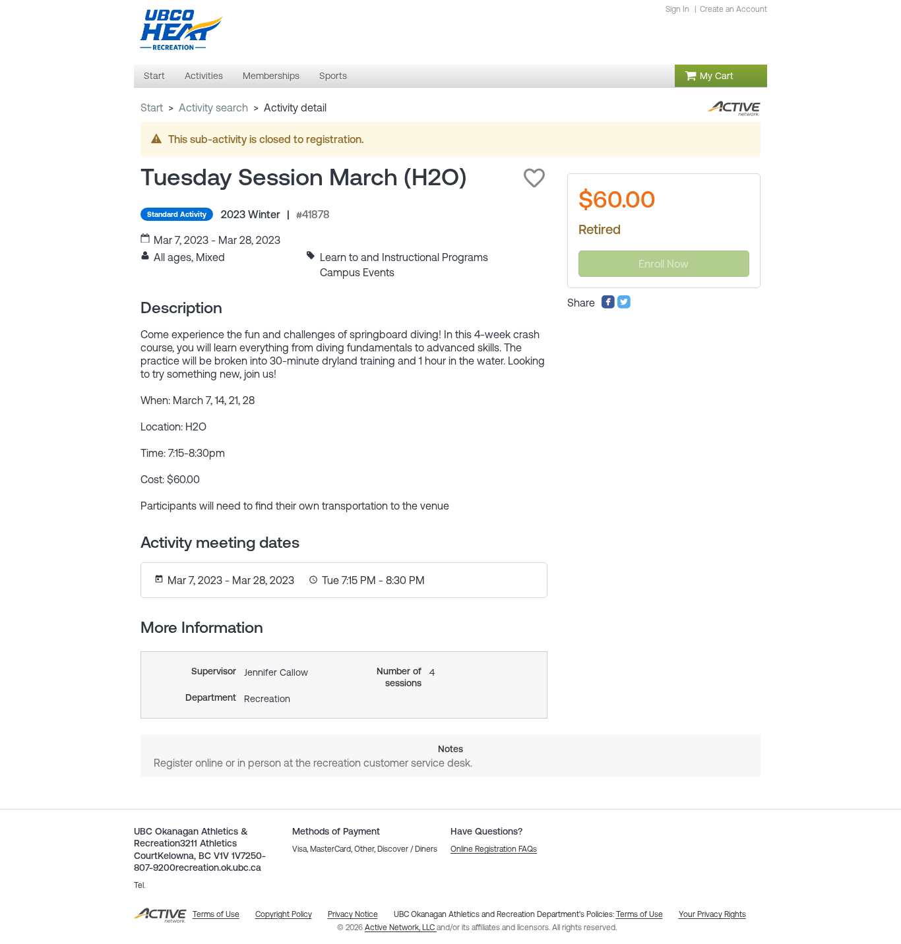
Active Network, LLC (401, 927)
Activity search (213, 107)
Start (151, 107)
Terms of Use (639, 914)
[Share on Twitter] (624, 305)
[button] (534, 178)
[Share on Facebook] (608, 305)
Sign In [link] (677, 9)
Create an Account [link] (733, 9)
